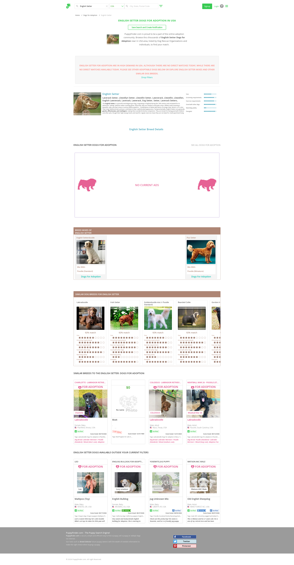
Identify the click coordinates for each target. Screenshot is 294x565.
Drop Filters (147, 77)
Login (216, 6)
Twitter (186, 541)
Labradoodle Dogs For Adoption (90, 332)
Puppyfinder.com (72, 536)
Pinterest (186, 546)
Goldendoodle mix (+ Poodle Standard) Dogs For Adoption (158, 332)
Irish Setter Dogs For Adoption (124, 332)
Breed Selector (85, 542)
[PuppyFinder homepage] (68, 6)
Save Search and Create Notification (147, 27)
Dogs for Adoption (90, 15)
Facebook (186, 536)
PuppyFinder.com (74, 532)
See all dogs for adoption (205, 145)
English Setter (110, 94)
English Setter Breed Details (146, 129)
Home (77, 15)
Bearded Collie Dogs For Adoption (191, 332)
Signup (207, 6)
